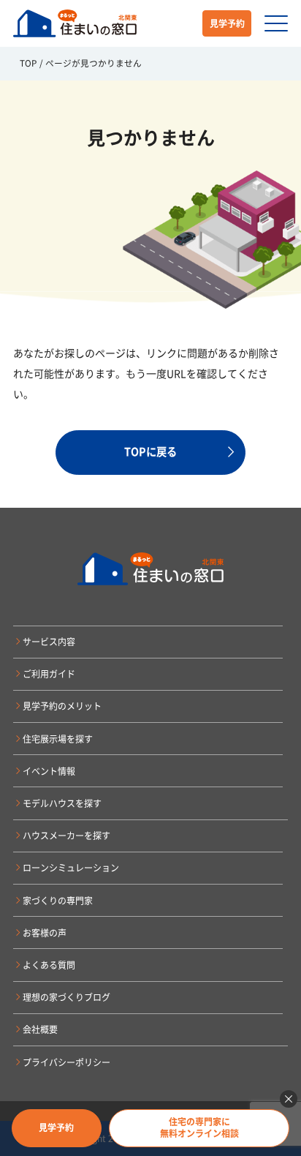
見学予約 (227, 23)
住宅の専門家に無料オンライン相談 (199, 1127)
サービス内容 (49, 641)
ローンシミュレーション (71, 867)
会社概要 (40, 1029)
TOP (28, 63)
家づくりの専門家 (58, 900)
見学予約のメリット (62, 706)
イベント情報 (49, 771)
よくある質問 (49, 965)
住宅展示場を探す (58, 739)
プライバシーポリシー (66, 1062)
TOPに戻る (150, 451)
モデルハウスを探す (62, 803)
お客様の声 (44, 932)
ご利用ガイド (49, 673)
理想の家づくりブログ (66, 997)
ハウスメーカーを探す (66, 835)
